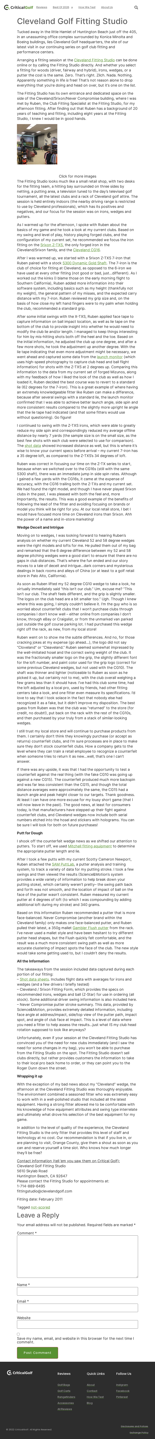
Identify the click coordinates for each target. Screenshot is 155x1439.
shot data (33, 445)
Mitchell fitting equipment (90, 846)
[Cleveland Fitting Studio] (37, 163)
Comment (27, 1233)
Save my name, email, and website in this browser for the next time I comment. (75, 1340)
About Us (107, 7)
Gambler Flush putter (91, 928)
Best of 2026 (61, 7)
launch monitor (110, 357)
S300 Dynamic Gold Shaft (85, 263)
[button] (136, 7)
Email (23, 1301)
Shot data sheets (34, 979)
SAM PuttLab (63, 864)
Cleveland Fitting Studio (94, 60)
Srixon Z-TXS (51, 245)
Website (23, 1318)
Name (23, 1285)
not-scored (40, 1207)
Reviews (41, 7)
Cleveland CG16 (86, 250)
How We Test (87, 7)
